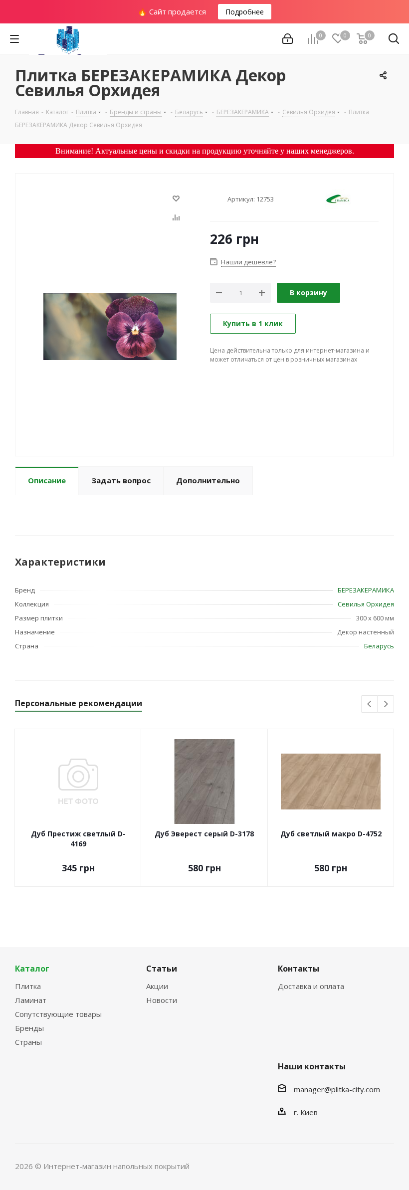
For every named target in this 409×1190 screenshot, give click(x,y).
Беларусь (379, 645)
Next (386, 704)
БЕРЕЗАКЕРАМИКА (366, 590)
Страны (28, 1042)
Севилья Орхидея (366, 603)
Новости (161, 1000)
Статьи (161, 968)
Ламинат (30, 1000)
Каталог (32, 968)
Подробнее (244, 11)
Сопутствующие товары (58, 1014)
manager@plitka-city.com (337, 1089)
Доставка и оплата (311, 986)
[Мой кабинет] (287, 39)
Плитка (28, 986)
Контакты (298, 968)
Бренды (29, 1028)
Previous (370, 704)
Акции (157, 986)
